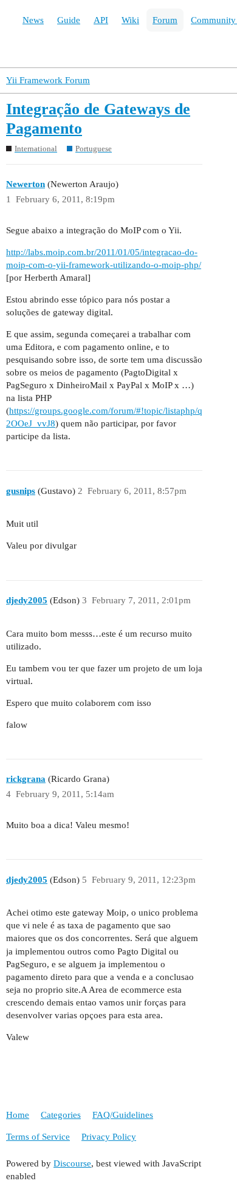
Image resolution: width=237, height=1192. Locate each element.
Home (17, 1115)
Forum (165, 20)
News (33, 20)
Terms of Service (38, 1137)
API (101, 20)
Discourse (72, 1163)
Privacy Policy (108, 1137)
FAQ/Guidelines (122, 1115)
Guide (68, 20)
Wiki (130, 20)
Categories (61, 1115)
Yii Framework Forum (48, 80)
